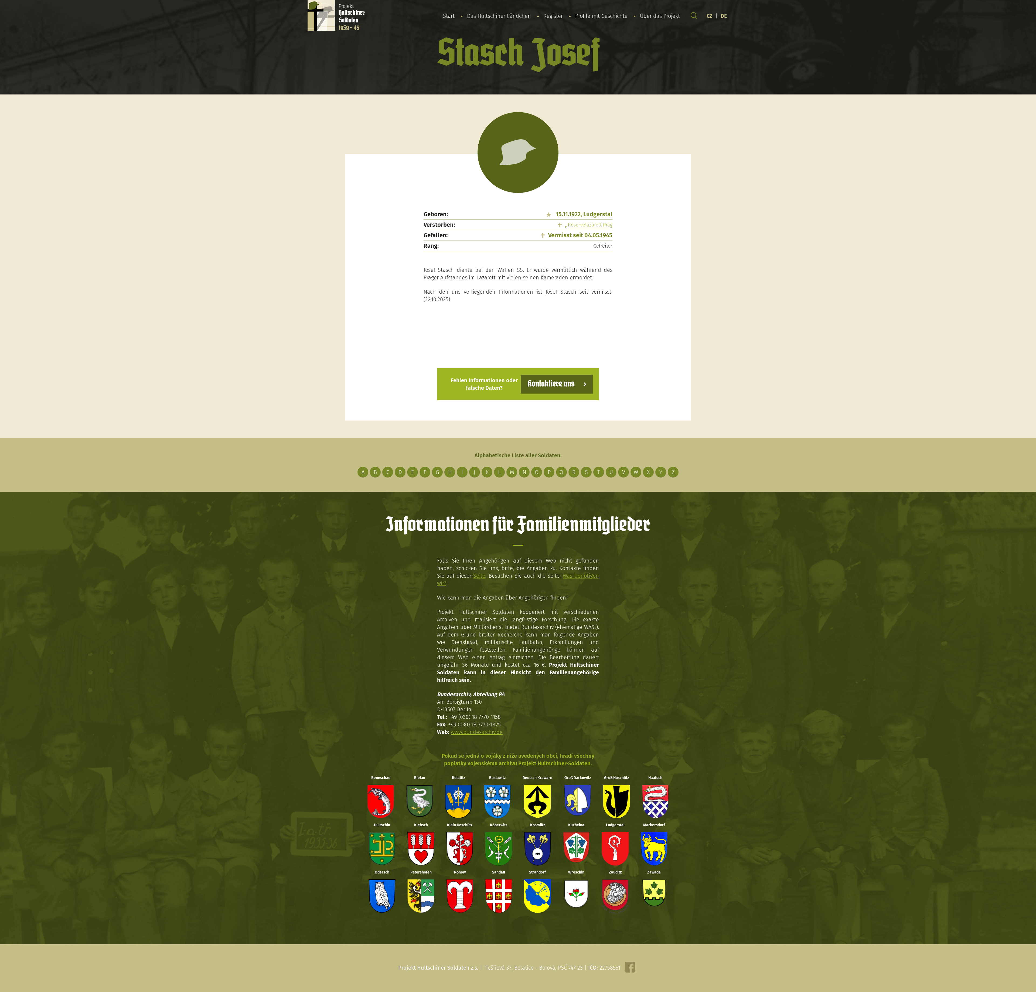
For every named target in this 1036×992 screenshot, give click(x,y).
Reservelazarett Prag (590, 224)
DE (724, 16)
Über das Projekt (660, 16)
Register (553, 16)
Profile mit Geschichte (601, 16)
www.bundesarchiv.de (477, 732)
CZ (710, 16)
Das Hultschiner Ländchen (499, 16)
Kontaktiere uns (551, 384)
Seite (479, 576)
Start (449, 16)
